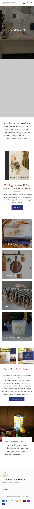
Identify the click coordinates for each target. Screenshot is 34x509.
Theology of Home (12, 496)
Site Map (5, 489)
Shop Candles (17, 399)
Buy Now (17, 207)
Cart (29, 3)
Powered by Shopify (22, 496)
